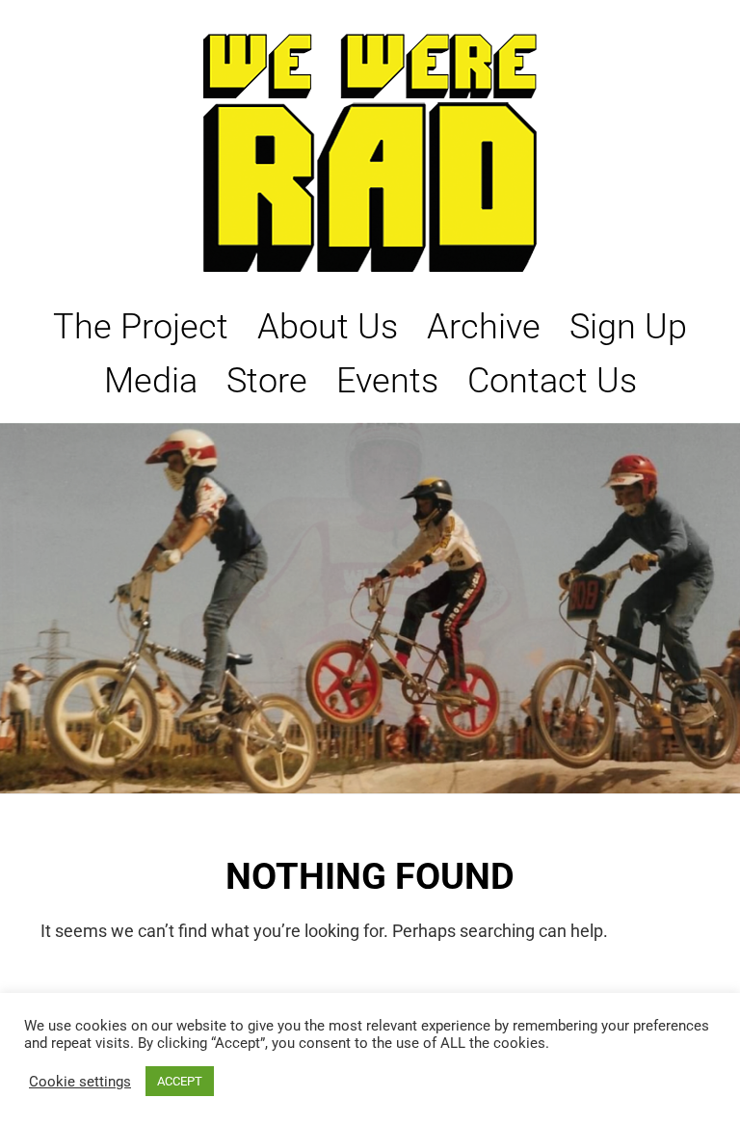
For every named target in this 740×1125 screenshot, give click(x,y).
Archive (484, 327)
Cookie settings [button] (80, 1081)
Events (387, 381)
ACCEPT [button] (179, 1081)
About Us (327, 327)
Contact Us (552, 381)
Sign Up (628, 327)
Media (151, 381)
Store (266, 381)
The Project (140, 327)
